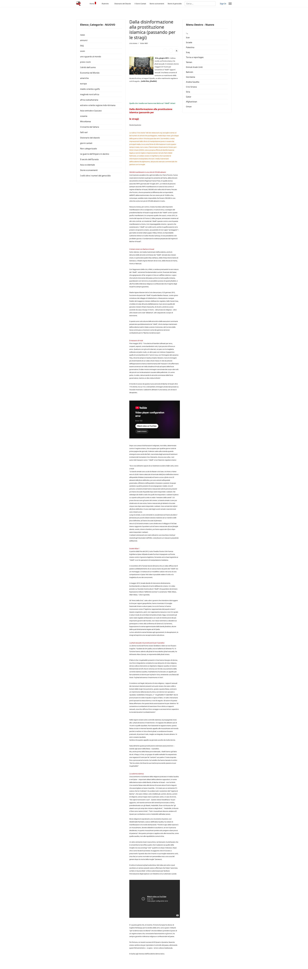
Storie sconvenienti (157, 4)
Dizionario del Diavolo (122, 4)
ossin (82, 51)
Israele (189, 42)
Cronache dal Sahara (89, 127)
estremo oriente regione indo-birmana (97, 105)
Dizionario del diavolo (90, 137)
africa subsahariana (89, 100)
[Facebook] (165, 50)
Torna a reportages (195, 57)
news (82, 35)
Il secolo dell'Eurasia (89, 159)
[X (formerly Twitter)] (177, 50)
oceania (83, 116)
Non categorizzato (88, 148)
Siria (188, 91)
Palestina (190, 47)
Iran (188, 37)
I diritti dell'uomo (88, 67)
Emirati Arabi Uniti (194, 67)
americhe (84, 78)
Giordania (190, 77)
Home (92, 4)
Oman (189, 106)
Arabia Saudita (192, 82)
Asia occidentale (87, 164)
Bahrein (189, 72)
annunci (83, 40)
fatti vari (84, 132)
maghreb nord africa (89, 94)
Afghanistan (191, 101)
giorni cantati (86, 143)
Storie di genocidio (175, 4)
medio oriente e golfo (90, 89)
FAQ (82, 45)
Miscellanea (85, 121)
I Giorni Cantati (140, 4)
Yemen (189, 62)
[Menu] (230, 3)
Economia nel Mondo (89, 72)
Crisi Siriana (191, 87)
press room (85, 62)
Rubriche (105, 4)
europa (83, 83)
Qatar (188, 96)
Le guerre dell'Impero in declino (94, 154)
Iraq (188, 52)
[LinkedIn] (171, 50)
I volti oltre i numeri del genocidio (95, 175)
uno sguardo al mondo (90, 56)
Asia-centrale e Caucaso (91, 110)
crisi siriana (133, 43)
